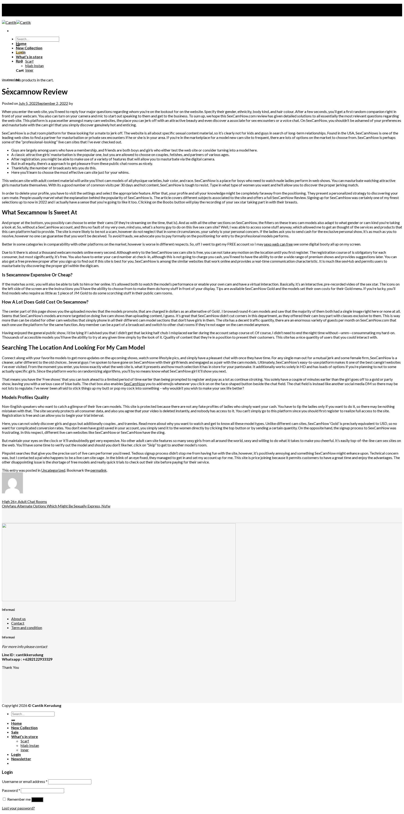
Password (11, 790)
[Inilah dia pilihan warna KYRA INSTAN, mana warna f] (202, 681)
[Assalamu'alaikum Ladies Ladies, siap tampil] (69, 681)
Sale (19, 52)
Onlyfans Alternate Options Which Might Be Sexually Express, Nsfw (56, 506)
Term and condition (26, 627)
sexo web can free (278, 244)
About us (18, 618)
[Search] (13, 720)
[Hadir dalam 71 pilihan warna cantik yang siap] (202, 676)
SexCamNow (134, 383)
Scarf (29, 61)
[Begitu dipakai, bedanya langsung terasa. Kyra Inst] (335, 681)
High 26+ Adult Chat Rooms (24, 501)
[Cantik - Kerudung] (16, 22)
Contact (17, 623)
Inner (29, 70)
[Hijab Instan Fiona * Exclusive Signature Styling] (335, 676)
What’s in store (29, 56)
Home (21, 43)
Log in (37, 799)
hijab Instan (34, 65)
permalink (98, 470)
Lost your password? (18, 808)
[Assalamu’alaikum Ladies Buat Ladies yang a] (69, 685)
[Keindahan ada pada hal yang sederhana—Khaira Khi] (335, 685)
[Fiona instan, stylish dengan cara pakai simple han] (69, 676)
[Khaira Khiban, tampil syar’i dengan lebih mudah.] (202, 685)
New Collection (29, 48)
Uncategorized (10, 79)
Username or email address (24, 781)
